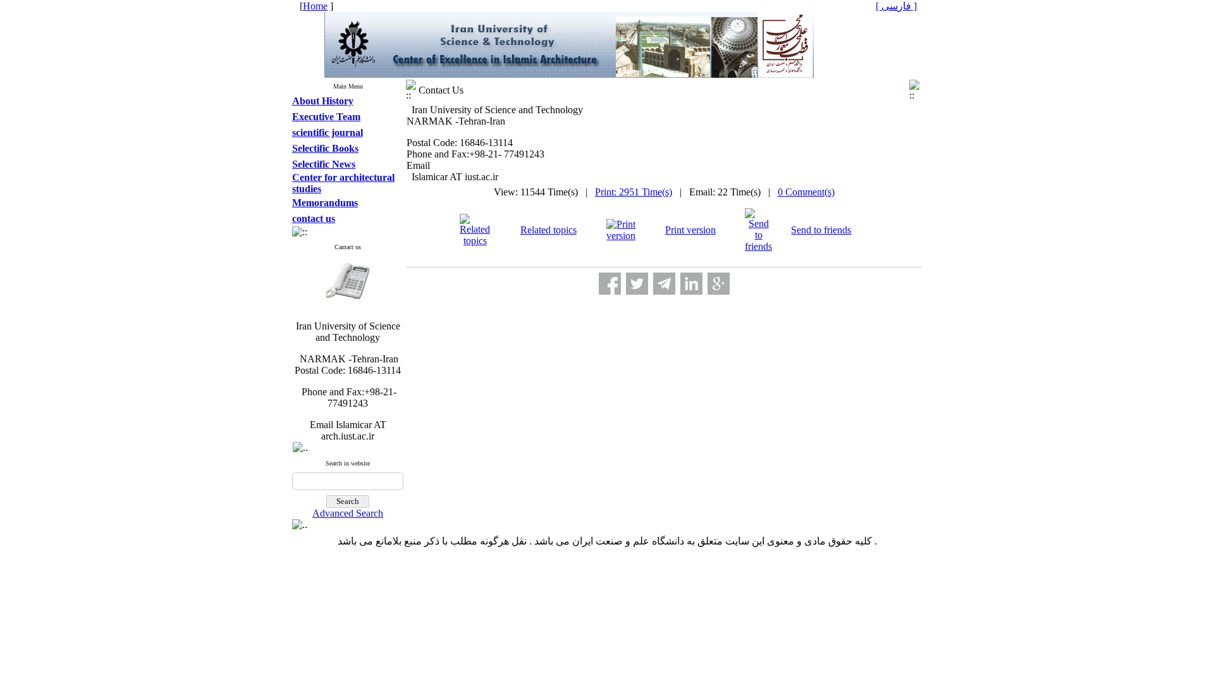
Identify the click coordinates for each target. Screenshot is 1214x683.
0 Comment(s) (806, 192)
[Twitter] (637, 284)
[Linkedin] (691, 284)
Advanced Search (347, 513)
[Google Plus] (719, 284)
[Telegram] (664, 284)
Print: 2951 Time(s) (633, 192)
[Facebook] (610, 284)
